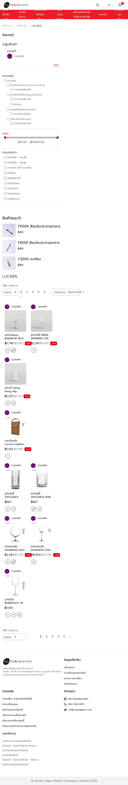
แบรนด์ (103, 14)
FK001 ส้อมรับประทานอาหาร (39, 242)
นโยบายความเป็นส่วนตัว (14, 715)
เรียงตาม (59, 292)
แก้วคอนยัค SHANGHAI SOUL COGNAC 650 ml (15, 550)
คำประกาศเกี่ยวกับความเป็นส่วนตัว (19, 726)
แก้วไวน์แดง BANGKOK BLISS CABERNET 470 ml (15, 340)
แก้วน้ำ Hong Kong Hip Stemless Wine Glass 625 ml (14, 393)
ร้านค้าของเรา (70, 683)
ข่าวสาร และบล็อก (73, 678)
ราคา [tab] (5, 133)
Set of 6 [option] (7, 350)
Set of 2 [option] (33, 350)
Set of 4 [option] (7, 403)
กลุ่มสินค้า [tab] (9, 44)
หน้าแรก (7, 25)
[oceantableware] (19, 5)
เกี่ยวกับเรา (69, 667)
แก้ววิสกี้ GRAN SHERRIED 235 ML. (39, 338)
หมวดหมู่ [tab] (7, 76)
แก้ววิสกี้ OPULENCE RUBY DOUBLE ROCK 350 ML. (41, 499)
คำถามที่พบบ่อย (10, 704)
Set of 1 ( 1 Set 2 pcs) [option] (7, 614)
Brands (22, 25)
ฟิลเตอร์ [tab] (8, 35)
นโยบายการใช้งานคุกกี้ (13, 720)
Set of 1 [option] (7, 456)
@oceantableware (78, 698)
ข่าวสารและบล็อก (120, 14)
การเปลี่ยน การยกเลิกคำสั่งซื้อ (17, 698)
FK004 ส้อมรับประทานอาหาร (39, 226)
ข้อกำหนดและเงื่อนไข (12, 709)
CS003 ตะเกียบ (29, 259)
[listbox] (11, 350)
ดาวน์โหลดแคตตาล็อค (75, 673)
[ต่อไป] (21, 296)
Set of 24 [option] (13, 403)
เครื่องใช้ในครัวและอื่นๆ (40, 14)
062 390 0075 (76, 704)
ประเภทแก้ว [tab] (9, 152)
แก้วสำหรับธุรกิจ (6, 14)
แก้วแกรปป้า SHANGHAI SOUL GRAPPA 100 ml (41, 550)
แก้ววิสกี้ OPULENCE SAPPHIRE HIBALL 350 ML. (15, 499)
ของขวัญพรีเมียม (59, 14)
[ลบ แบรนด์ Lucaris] (5, 50)
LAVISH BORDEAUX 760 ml (15, 603)
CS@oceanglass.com (80, 709)
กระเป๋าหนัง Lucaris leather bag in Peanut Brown (14, 446)
